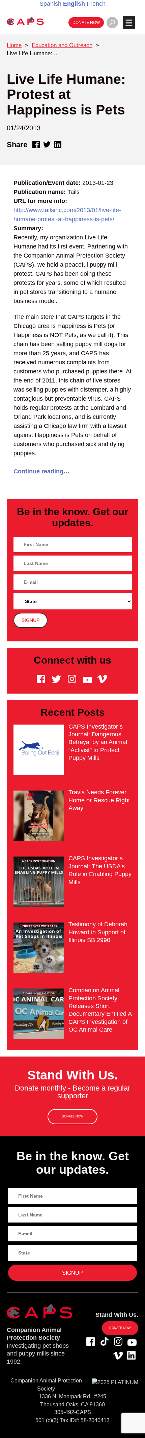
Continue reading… (41, 471)
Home (14, 45)
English (74, 3)
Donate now (86, 22)
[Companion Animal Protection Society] (25, 20)
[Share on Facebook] (36, 144)
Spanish (50, 3)
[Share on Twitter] (47, 144)
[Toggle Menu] (128, 23)
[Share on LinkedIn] (57, 144)
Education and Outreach (62, 45)
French (96, 3)
